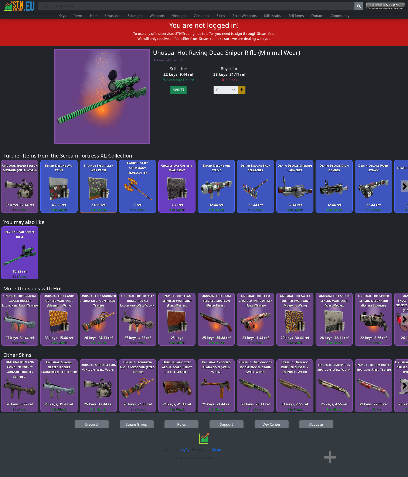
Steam (217, 449)
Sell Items (296, 15)
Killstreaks (272, 15)
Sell (176, 89)
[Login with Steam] (385, 6)
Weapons (157, 15)
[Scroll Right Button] (404, 186)
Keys (62, 15)
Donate (317, 15)
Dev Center (271, 424)
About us (316, 424)
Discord (91, 424)
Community (340, 15)
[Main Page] (19, 6)
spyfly (184, 449)
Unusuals (112, 15)
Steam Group (136, 424)
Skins (221, 15)
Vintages (179, 15)
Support (226, 424)
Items (78, 15)
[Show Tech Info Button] (330, 457)
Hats (94, 15)
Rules (181, 424)
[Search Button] (358, 6)
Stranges (135, 15)
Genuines (201, 15)
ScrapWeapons (244, 15)
